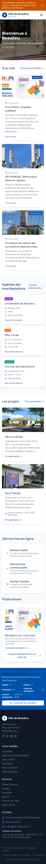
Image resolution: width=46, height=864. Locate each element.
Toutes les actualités (30, 68)
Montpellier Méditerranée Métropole (22, 860)
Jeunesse (7, 792)
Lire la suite (10, 136)
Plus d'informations (14, 320)
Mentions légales (10, 855)
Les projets (7, 763)
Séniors (5, 796)
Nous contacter (10, 768)
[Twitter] (7, 736)
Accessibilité (25, 855)
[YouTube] (15, 736)
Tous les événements (34, 286)
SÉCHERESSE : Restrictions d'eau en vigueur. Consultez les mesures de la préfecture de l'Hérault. (19, 5)
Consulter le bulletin (15, 648)
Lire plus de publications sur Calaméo (21, 655)
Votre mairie (8, 759)
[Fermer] (42, 5)
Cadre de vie (8, 805)
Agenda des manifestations (16, 755)
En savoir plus (12, 456)
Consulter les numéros (24, 703)
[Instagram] (11, 736)
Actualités (7, 751)
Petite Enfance (9, 784)
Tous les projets (33, 401)
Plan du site (38, 855)
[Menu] (41, 15)
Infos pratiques (9, 772)
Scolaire (6, 788)
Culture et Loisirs (10, 801)
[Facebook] (3, 736)
